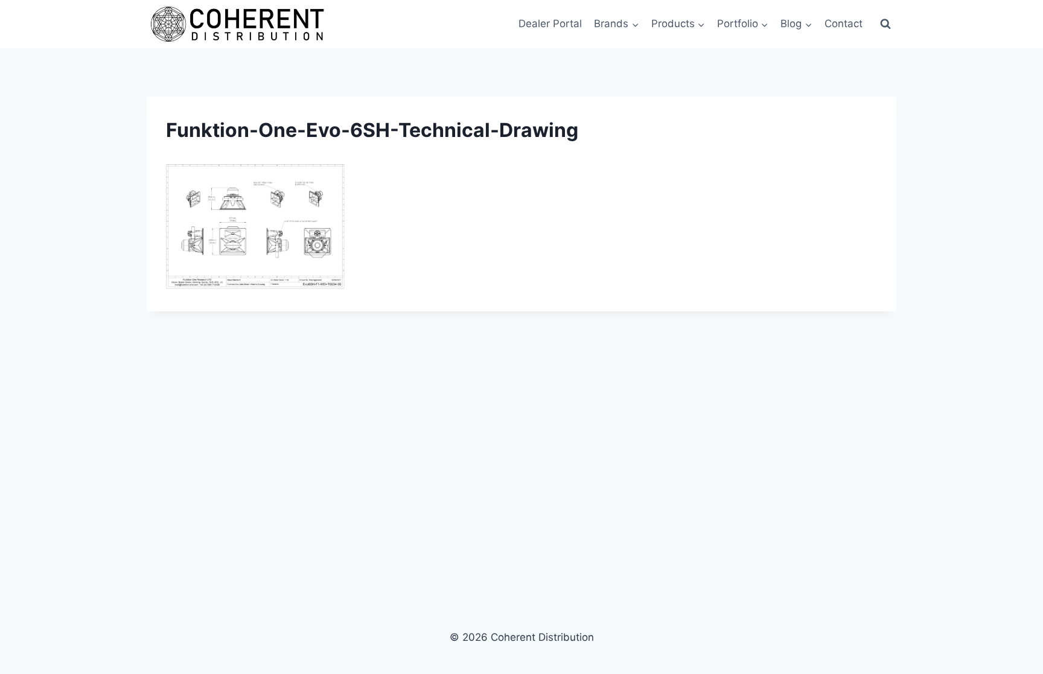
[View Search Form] (885, 24)
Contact (844, 23)
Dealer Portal (550, 23)
